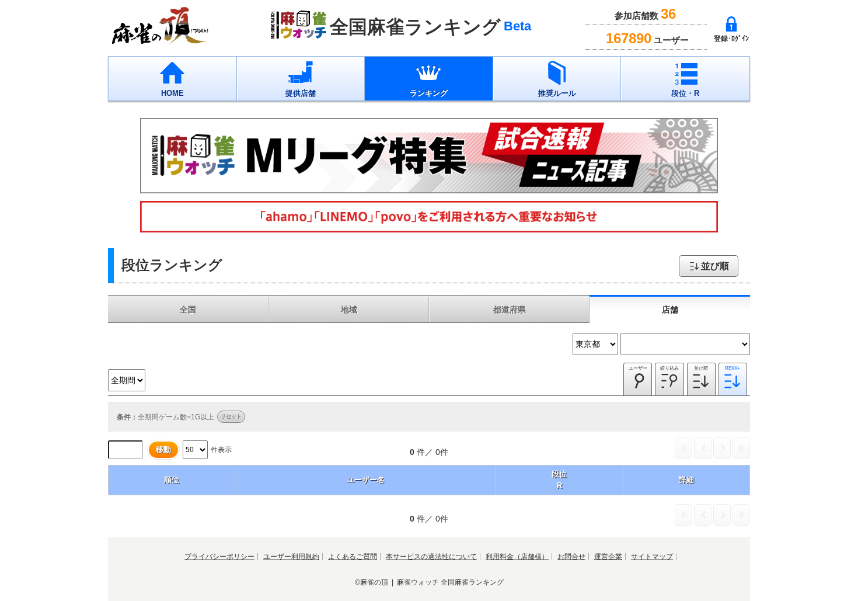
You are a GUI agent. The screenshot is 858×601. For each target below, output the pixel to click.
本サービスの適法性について (431, 557)
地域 (349, 309)
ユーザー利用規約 (291, 557)
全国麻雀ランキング (472, 582)
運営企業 (608, 557)
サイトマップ (652, 557)
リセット (231, 416)
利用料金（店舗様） (517, 557)
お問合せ (571, 557)
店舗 (670, 309)
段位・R (685, 93)
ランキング (429, 93)
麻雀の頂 (374, 582)
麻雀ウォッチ (418, 582)
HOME (172, 93)
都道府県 (509, 309)
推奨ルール (557, 93)
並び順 (715, 266)
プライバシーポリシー (219, 557)
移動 (163, 450)
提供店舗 (300, 93)
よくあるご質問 (352, 557)
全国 (188, 309)
